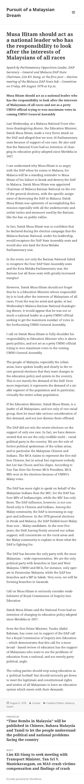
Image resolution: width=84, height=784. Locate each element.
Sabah (9, 706)
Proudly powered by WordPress (23, 779)
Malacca (69, 703)
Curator (36, 703)
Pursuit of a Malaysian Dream (30, 12)
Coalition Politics (55, 703)
